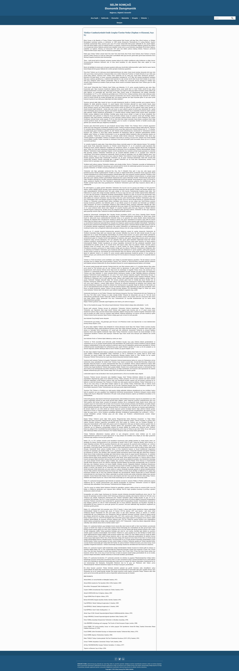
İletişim (119, 23)
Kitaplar (135, 18)
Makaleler (125, 18)
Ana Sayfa (94, 18)
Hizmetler (115, 18)
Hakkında (104, 18)
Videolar (144, 18)
